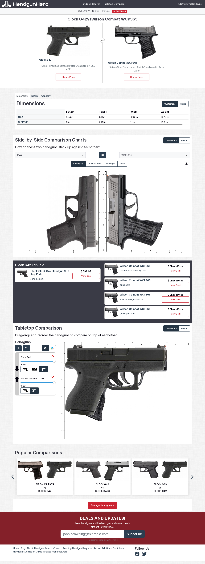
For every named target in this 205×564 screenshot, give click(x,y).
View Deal (86, 276)
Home (16, 548)
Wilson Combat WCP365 (135, 266)
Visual (106, 11)
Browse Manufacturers (55, 551)
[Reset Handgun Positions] (26, 348)
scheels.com (37, 278)
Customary (169, 104)
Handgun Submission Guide (27, 551)
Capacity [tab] (46, 96)
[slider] (54, 361)
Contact (57, 548)
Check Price (68, 77)
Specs (95, 11)
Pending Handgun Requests (77, 548)
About (30, 548)
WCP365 (23, 122)
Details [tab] (34, 96)
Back (122, 163)
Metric (183, 104)
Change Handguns (102, 505)
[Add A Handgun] (18, 348)
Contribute (118, 548)
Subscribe (134, 534)
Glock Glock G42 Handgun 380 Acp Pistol (49, 272)
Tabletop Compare (113, 3)
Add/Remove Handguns (190, 4)
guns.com (125, 285)
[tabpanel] (102, 113)
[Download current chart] (186, 164)
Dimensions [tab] (22, 96)
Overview (84, 11)
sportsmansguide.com (131, 299)
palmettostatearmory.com (133, 270)
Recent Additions (103, 548)
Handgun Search (90, 3)
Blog (23, 548)
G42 (20, 117)
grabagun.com (127, 313)
